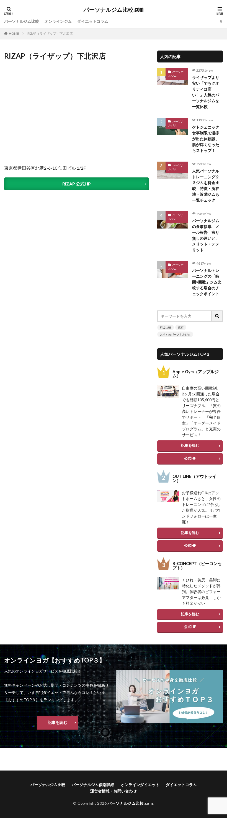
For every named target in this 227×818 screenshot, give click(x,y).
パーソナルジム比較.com (114, 9)
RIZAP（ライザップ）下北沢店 (50, 33)
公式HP (190, 458)
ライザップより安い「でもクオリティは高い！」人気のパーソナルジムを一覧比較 (205, 92)
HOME (14, 33)
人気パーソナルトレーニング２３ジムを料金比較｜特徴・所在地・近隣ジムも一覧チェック (205, 185)
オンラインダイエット (140, 784)
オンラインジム (58, 21)
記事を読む (190, 445)
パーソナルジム (176, 73)
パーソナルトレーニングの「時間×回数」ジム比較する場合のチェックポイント (206, 282)
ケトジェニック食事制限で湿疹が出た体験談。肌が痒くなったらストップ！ (205, 139)
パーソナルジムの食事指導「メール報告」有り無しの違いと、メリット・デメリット (205, 235)
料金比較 (165, 327)
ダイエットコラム (92, 21)
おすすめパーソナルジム (175, 334)
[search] (217, 316)
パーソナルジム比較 (21, 21)
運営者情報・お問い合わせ (113, 791)
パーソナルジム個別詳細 (93, 784)
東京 (181, 327)
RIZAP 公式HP (76, 183)
